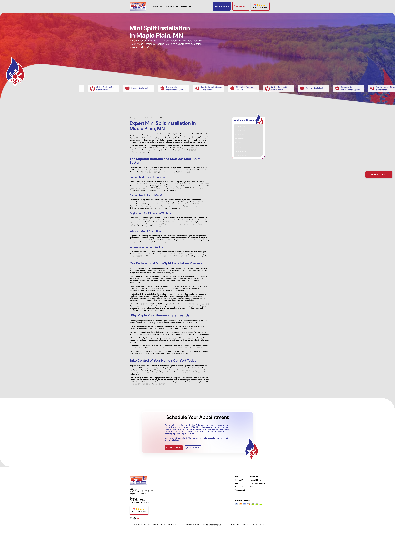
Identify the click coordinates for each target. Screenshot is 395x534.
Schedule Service (221, 6)
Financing (239, 487)
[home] (138, 6)
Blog (237, 483)
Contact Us (239, 480)
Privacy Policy (235, 524)
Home (132, 118)
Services (238, 477)
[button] (157, 6)
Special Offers (255, 480)
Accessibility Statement (250, 524)
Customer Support (257, 483)
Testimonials (240, 490)
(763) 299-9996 (241, 6)
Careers (253, 487)
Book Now (254, 477)
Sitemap (262, 524)
